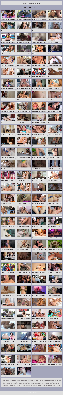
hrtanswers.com (33, 393)
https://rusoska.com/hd (35, 3)
